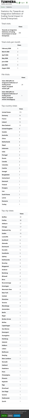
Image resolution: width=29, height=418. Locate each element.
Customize (16, 415)
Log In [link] (23, 3)
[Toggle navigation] (27, 2)
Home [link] (3, 7)
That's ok (4, 415)
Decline (10, 415)
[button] (8, 3)
